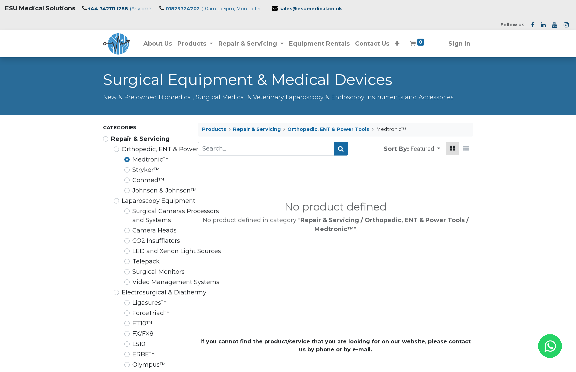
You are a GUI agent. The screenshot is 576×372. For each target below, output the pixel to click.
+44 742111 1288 (108, 9)
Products (214, 129)
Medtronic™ (150, 159)
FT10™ (142, 323)
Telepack (146, 261)
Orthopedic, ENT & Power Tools (169, 149)
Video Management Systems (175, 282)
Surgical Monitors (158, 271)
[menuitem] (158, 44)
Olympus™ (149, 364)
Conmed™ (148, 180)
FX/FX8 (142, 333)
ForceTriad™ (151, 313)
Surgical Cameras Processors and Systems (175, 215)
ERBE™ (143, 354)
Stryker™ (146, 170)
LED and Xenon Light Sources (176, 251)
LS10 (138, 344)
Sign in (459, 43)
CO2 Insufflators (156, 240)
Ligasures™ (149, 302)
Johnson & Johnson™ (164, 190)
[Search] (341, 149)
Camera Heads (154, 230)
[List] (466, 148)
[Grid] (452, 148)
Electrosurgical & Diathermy (164, 292)
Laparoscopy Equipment (158, 200)
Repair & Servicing (140, 139)
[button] (397, 44)
